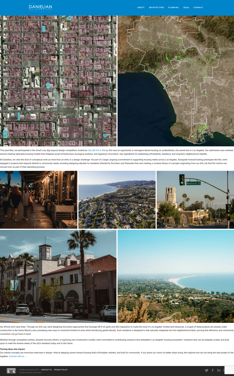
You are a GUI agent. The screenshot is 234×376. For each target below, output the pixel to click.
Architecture (156, 8)
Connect (198, 8)
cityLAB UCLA (94, 150)
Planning (173, 8)
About (141, 8)
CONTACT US (46, 369)
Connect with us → (18, 356)
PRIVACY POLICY (61, 369)
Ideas (186, 8)
